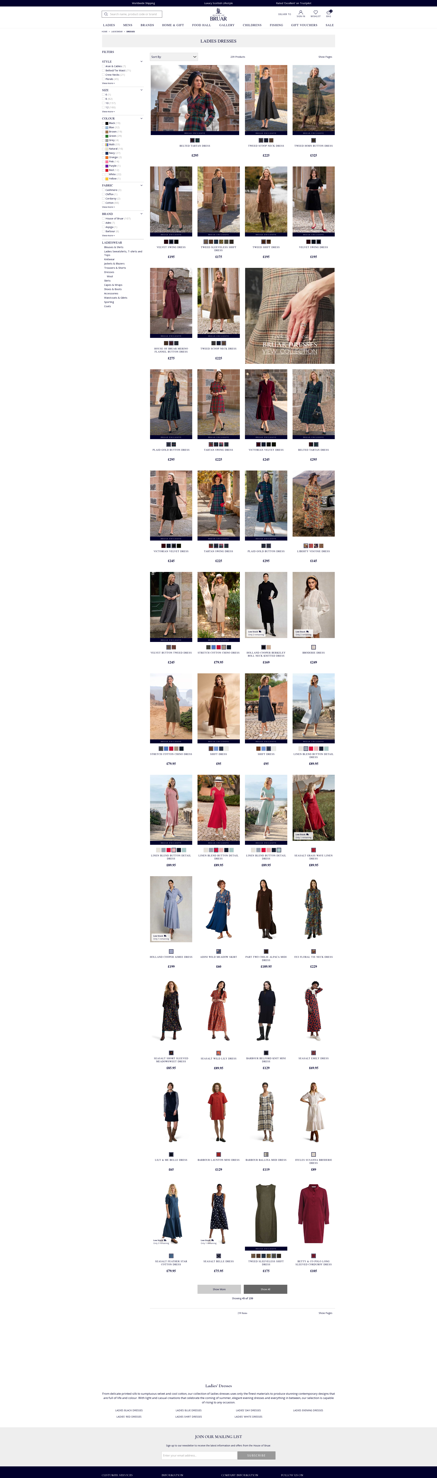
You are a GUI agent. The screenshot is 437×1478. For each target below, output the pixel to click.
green (115, 135)
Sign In (301, 16)
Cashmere (113, 190)
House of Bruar (118, 218)
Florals (112, 79)
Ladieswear (112, 242)
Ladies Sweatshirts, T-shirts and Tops (123, 253)
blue (114, 127)
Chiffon (111, 194)
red (114, 170)
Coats (107, 306)
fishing (276, 25)
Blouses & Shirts (113, 247)
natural (116, 148)
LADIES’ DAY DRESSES (248, 1410)
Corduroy (112, 198)
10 (110, 103)
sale (330, 25)
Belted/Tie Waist (118, 70)
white (115, 174)
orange (115, 157)
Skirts (107, 280)
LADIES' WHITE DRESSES (248, 1416)
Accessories (111, 293)
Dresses (109, 272)
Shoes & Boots (113, 289)
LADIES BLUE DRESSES (189, 1410)
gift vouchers (304, 25)
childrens (252, 25)
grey (114, 140)
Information (172, 1475)
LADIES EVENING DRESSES (308, 1410)
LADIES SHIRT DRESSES (188, 1416)
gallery (227, 25)
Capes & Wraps (113, 284)
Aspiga (111, 227)
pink (114, 161)
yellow (115, 178)
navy (114, 153)
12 (110, 107)
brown (115, 131)
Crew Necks (115, 74)
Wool (110, 276)
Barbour (112, 231)
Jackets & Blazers (114, 263)
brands (147, 25)
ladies (109, 25)
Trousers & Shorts (115, 267)
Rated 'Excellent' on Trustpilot (293, 3)
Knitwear (109, 259)
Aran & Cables (115, 66)
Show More (219, 1289)
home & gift (173, 25)
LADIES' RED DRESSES (129, 1416)
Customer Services (117, 1475)
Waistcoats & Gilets (115, 297)
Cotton (112, 202)
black (114, 123)
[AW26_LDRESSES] (290, 316)
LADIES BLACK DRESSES (129, 1410)
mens (127, 25)
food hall (201, 25)
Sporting (109, 302)
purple (115, 165)
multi (114, 144)
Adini (110, 222)
